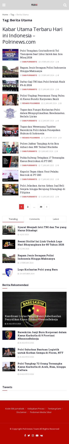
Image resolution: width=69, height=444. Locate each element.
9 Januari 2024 (46, 151)
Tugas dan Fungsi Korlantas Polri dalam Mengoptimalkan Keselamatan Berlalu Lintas (42, 113)
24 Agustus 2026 (26, 374)
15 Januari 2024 (50, 138)
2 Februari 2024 (47, 75)
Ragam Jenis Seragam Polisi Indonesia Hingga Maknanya (36, 257)
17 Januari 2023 (47, 165)
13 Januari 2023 (47, 197)
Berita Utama (23, 14)
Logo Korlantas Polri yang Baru (38, 269)
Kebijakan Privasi (36, 408)
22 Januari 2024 (50, 103)
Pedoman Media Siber (41, 412)
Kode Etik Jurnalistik (14, 408)
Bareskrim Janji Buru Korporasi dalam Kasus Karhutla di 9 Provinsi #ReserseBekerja (42, 335)
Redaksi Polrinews (31, 103)
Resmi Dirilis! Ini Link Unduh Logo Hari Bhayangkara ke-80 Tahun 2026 (41, 243)
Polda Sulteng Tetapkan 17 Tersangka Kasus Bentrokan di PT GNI (42, 159)
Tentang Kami (54, 408)
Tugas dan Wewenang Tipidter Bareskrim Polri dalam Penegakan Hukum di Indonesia (40, 130)
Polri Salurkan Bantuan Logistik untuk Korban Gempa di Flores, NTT (40, 351)
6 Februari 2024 (47, 62)
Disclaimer (22, 412)
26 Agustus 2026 (13, 324)
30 (41, 206)
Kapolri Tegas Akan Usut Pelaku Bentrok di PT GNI (39, 173)
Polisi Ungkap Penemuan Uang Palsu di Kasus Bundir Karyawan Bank (42, 97)
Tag (12, 14)
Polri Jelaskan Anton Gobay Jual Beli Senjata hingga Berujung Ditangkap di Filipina (42, 189)
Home (5, 14)
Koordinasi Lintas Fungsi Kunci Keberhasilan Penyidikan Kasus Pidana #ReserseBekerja (33, 317)
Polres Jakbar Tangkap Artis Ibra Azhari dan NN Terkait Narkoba (39, 145)
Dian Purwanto (29, 62)
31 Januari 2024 (47, 89)
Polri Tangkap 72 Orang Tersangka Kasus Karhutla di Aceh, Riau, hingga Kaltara (42, 367)
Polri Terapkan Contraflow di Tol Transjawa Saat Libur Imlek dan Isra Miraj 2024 (41, 54)
